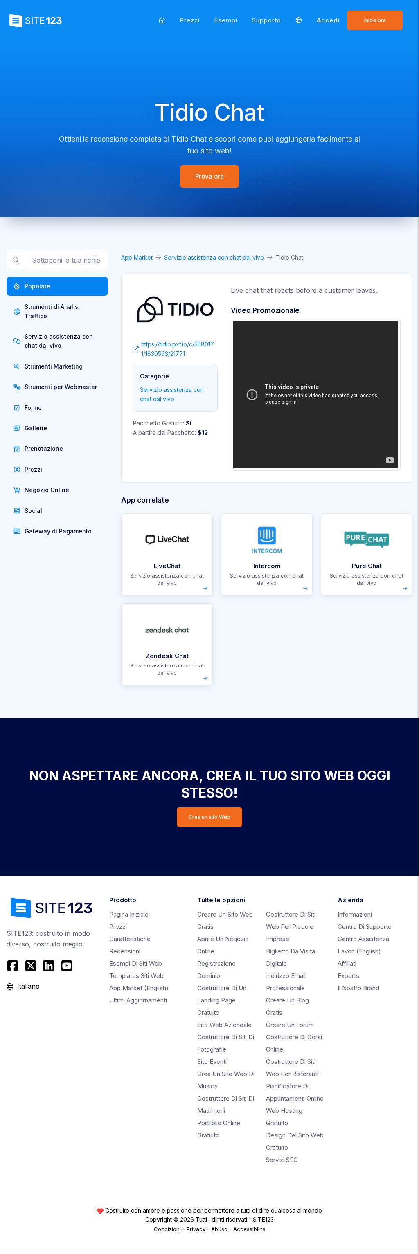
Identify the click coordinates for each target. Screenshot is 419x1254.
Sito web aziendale (224, 1025)
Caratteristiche (130, 939)
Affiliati (347, 963)
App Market (137, 257)
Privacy (196, 1229)
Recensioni (124, 951)
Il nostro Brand (358, 988)
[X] (31, 965)
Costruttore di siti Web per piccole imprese (290, 926)
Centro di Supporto (365, 926)
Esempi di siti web (135, 963)
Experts (348, 976)
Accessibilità (249, 1229)
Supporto (266, 20)
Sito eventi (212, 1061)
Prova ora (209, 176)
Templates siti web (136, 976)
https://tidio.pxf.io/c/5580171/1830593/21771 (177, 349)
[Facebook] (14, 965)
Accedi (328, 20)
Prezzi (190, 20)
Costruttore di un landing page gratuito (221, 1000)
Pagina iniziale (129, 914)
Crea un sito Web (209, 817)
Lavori (359, 951)
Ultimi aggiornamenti (138, 1000)
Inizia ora (375, 20)
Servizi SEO (282, 1160)
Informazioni (355, 914)
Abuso (219, 1229)
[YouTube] (67, 965)
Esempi (225, 20)
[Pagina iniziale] (162, 20)
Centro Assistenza (363, 939)
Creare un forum (290, 1025)
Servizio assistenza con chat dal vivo (214, 257)
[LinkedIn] (49, 965)
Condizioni (167, 1229)
